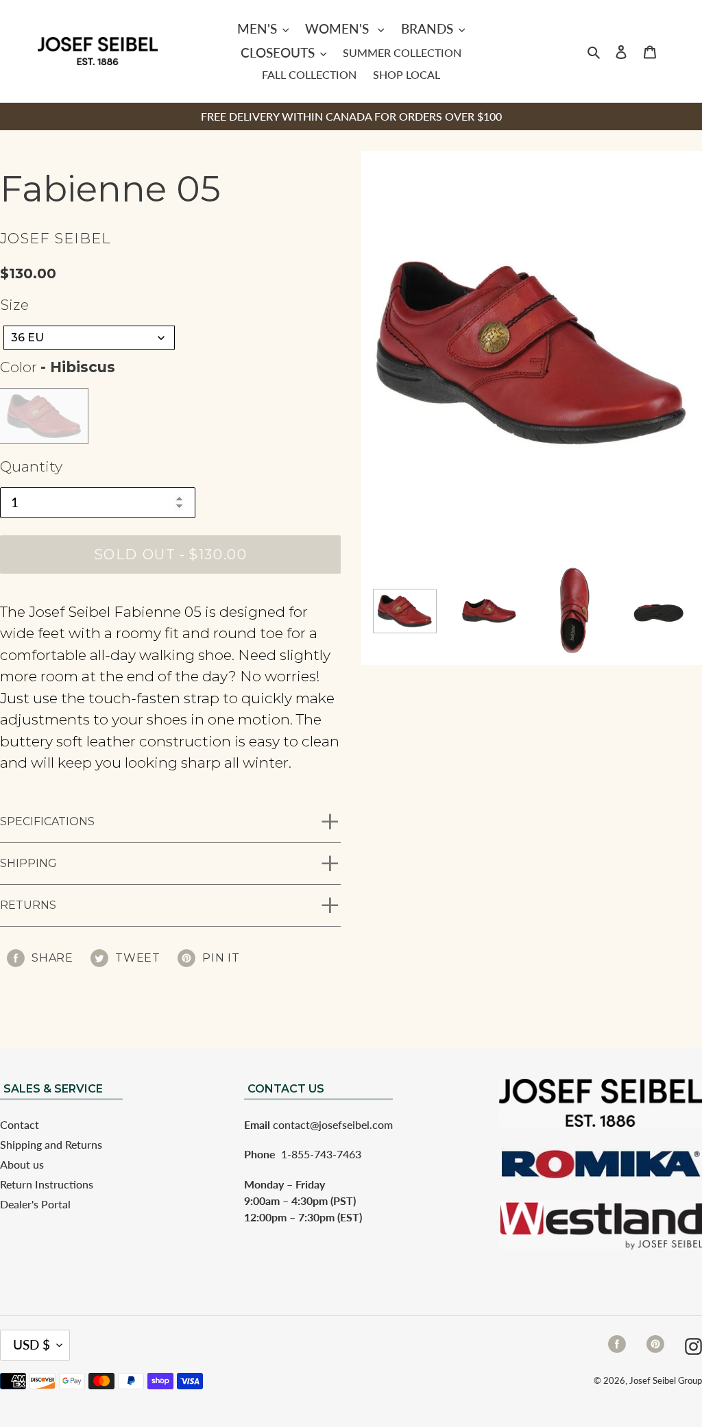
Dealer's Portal (35, 1203)
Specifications (47, 821)
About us (22, 1164)
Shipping (28, 863)
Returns (28, 905)
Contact (19, 1124)
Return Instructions (46, 1184)
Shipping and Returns (51, 1144)
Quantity (31, 466)
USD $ (31, 1344)
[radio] (44, 416)
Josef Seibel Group (665, 1380)
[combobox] (89, 338)
